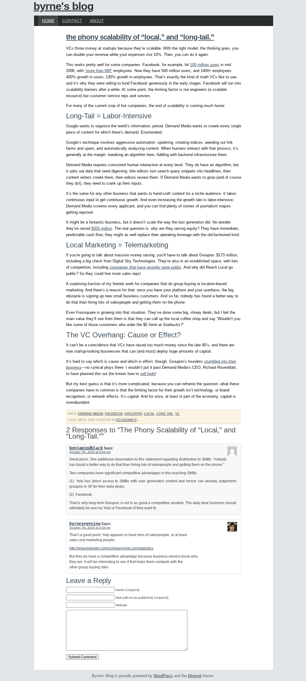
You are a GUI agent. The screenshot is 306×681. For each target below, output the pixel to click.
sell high (147, 373)
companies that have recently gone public (145, 267)
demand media (90, 413)
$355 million (101, 228)
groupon (133, 413)
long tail (164, 413)
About (97, 20)
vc (177, 413)
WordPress (163, 676)
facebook (114, 413)
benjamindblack (86, 448)
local (149, 413)
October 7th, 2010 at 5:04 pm (90, 527)
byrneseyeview (84, 523)
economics (126, 420)
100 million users (204, 64)
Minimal (194, 676)
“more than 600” (98, 70)
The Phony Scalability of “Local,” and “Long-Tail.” (140, 37)
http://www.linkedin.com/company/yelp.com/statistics (111, 548)
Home (48, 20)
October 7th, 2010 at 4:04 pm (90, 452)
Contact (72, 20)
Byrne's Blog (63, 6)
